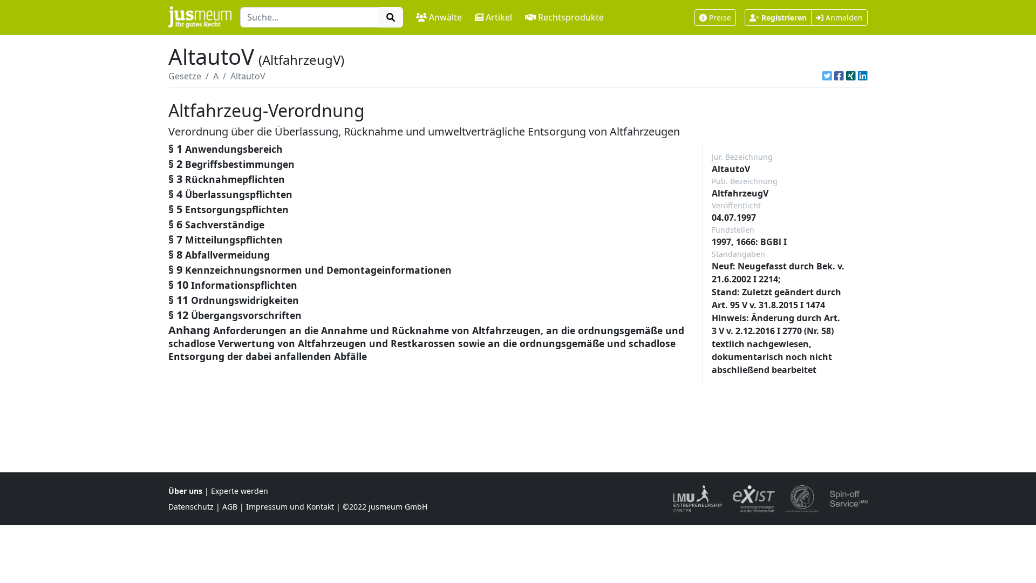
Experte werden (239, 491)
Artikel (499, 17)
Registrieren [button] (784, 17)
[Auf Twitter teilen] (827, 76)
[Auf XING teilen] (851, 76)
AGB (229, 506)
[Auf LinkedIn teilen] (863, 76)
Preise (720, 17)
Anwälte (445, 17)
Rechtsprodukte (571, 17)
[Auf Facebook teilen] (839, 76)
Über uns (185, 491)
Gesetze (184, 76)
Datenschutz (191, 506)
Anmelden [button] (843, 17)
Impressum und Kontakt (290, 506)
